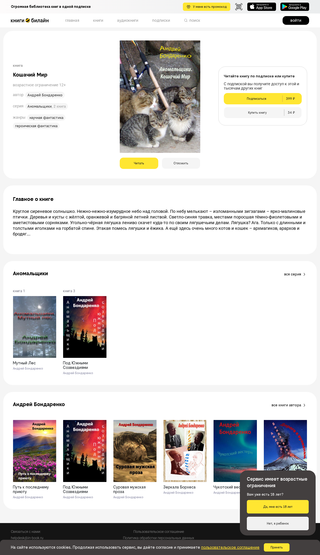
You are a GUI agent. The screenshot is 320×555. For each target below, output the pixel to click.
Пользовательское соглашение (158, 532)
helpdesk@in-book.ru (27, 538)
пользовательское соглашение (230, 547)
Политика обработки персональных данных (158, 538)
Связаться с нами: (26, 532)
